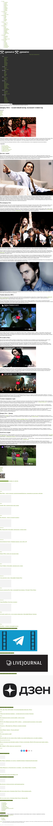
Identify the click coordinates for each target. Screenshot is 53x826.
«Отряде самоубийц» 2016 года (22, 419)
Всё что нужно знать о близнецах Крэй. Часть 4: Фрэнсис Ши (14, 798)
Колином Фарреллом (42, 401)
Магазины (6, 22)
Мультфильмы (6, 29)
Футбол (5, 3)
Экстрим (5, 10)
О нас (3, 817)
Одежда (5, 12)
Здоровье (5, 44)
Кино (5, 27)
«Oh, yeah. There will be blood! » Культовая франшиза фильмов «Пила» (16, 709)
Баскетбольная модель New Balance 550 (9, 774)
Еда (0, 727)
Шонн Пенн (2, 252)
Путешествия (6, 46)
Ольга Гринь (2, 478)
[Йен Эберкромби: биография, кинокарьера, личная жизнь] (5, 526)
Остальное (6, 47)
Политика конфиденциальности (8, 824)
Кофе (5, 34)
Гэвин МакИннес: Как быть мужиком (8, 602)
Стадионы (6, 2)
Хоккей (5, 6)
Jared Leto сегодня (5, 151)
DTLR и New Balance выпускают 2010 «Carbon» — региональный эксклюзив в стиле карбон (21, 721)
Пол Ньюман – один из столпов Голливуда (9, 517)
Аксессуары (6, 14)
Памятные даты (7, 38)
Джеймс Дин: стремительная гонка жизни (9, 505)
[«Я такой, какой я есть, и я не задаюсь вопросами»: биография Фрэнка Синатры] (5, 611)
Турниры (5, 8)
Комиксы (5, 30)
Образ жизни (4, 39)
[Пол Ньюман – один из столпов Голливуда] (5, 514)
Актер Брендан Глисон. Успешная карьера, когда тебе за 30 (13, 541)
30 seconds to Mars (5, 148)
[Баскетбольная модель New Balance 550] (2, 772)
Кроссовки (4, 15)
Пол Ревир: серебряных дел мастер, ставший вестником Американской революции (18, 760)
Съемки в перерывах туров (7, 149)
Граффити (6, 32)
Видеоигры (6, 28)
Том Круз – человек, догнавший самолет (9, 626)
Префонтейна (18, 210)
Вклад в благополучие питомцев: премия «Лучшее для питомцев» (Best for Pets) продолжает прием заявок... (24, 742)
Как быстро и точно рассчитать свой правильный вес (12, 784)
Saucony (5, 19)
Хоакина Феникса (35, 416)
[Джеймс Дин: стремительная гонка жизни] (5, 502)
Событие (1, 731)
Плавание (6, 7)
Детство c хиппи (5, 145)
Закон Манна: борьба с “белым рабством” (9, 729)
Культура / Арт (2, 105)
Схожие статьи (4, 481)
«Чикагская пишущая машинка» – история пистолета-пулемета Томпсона (17, 713)
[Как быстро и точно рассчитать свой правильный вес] (2, 782)
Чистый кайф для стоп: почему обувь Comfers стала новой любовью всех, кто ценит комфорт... (21, 738)
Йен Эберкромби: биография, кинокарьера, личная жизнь (13, 529)
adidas (5, 17)
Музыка (5, 31)
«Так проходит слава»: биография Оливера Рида (11, 577)
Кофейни (5, 24)
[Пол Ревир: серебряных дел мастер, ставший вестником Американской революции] (2, 758)
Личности (6, 90)
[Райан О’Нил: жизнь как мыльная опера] (5, 550)
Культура (3, 25)
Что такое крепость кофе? (6, 733)
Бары (5, 23)
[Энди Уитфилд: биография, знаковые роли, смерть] (5, 562)
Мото (5, 41)
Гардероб (3, 11)
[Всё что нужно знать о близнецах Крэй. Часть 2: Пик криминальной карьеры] (2, 789)
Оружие (5, 42)
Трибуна (5, 9)
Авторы (3, 818)
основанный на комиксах (10, 436)
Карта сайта (2, 824)
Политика (6, 91)
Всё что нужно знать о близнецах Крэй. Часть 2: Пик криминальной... (16, 791)
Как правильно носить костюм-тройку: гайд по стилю (12, 717)
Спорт (3, 1)
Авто (5, 40)
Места (3, 21)
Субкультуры (6, 33)
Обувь (5, 13)
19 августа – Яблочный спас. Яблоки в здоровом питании (13, 725)
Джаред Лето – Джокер (6, 150)
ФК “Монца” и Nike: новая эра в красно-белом (10, 746)
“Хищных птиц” (26, 439)
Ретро (5, 37)
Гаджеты (5, 43)
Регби (5, 60)
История (3, 35)
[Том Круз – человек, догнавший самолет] (5, 623)
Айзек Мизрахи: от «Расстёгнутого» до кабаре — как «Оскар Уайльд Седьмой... (18, 767)
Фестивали (6, 45)
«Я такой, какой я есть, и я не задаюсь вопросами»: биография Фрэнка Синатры (18, 614)
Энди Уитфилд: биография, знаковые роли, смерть (11, 565)
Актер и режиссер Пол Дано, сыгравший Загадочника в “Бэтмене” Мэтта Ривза (18, 590)
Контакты (4, 819)
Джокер (7, 415)
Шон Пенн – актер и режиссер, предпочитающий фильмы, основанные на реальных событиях (21, 493)
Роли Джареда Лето (5, 146)
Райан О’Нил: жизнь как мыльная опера (9, 553)
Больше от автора (13, 481)
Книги (5, 26)
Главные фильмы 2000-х (6, 147)
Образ (1, 715)
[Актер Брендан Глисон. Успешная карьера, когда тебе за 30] (5, 538)
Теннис (5, 4)
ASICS (5, 16)
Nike (5, 18)
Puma (5, 75)
